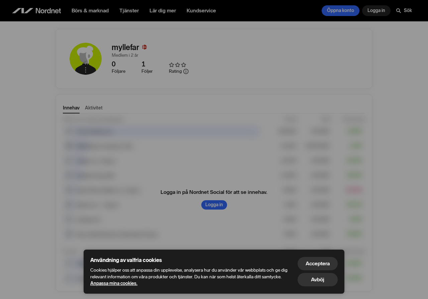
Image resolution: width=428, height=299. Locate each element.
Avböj (317, 279)
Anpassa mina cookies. (113, 283)
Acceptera (318, 263)
